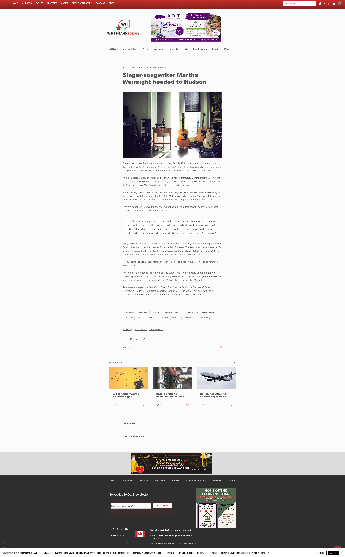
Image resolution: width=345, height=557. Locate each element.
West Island (143, 312)
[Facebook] (324, 3)
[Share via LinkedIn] (137, 339)
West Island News (172, 312)
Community (159, 49)
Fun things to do (191, 312)
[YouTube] (333, 3)
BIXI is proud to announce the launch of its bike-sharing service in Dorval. (172, 395)
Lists (185, 49)
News (145, 49)
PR (125, 317)
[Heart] (125, 543)
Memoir (147, 323)
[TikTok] (320, 3)
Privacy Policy (263, 552)
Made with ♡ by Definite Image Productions (182, 543)
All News (113, 49)
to (132, 317)
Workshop (153, 317)
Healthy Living (200, 49)
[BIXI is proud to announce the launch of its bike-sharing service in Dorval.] (172, 378)
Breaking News (130, 49)
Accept (333, 552)
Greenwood (188, 317)
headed (175, 317)
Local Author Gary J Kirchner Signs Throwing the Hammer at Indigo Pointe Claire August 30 (127, 395)
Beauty (215, 49)
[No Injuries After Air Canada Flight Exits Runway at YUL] (216, 378)
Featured (156, 312)
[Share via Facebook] (124, 339)
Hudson (140, 317)
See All (233, 362)
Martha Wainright (205, 317)
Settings (320, 552)
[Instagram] (329, 3)
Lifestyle (174, 49)
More (226, 49)
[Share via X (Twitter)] (130, 339)
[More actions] (220, 67)
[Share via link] (143, 339)
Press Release (208, 312)
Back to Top (4, 546)
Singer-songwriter (131, 323)
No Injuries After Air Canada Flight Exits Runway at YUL (213, 395)
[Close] (341, 553)
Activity (165, 317)
